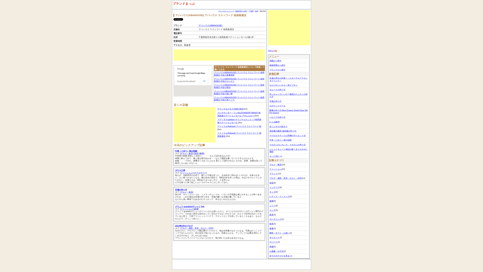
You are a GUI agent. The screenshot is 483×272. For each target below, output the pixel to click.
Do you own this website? (186, 81)
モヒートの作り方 (277, 90)
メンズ (272, 210)
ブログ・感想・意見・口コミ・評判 (197, 228)
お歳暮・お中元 (276, 251)
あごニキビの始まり (278, 126)
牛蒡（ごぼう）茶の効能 (186, 151)
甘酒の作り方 (181, 190)
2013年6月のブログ (184, 226)
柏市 (256, 11)
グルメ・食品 (187, 153)
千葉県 (251, 11)
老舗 (271, 247)
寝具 (271, 224)
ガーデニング (275, 219)
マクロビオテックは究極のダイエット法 (287, 135)
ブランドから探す (277, 70)
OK (204, 81)
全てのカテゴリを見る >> (280, 256)
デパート (273, 242)
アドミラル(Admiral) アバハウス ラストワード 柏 (239, 126)
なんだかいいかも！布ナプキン (283, 85)
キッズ (272, 192)
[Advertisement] (219, 55)
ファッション (187, 173)
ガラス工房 (180, 170)
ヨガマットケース (277, 106)
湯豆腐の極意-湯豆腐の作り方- (283, 131)
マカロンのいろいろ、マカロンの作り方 (287, 145)
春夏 (196, 209)
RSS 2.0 (271, 51)
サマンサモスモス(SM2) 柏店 (230, 109)
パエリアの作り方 (277, 117)
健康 (202, 153)
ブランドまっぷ (184, 3)
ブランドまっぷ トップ (226, 11)
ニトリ (272, 206)
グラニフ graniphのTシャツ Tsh (189, 207)
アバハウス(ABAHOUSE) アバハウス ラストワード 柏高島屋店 (210, 15)
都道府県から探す (241, 11)
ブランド (273, 174)
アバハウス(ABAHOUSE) (210, 25)
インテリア (274, 187)
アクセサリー (200, 173)
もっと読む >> (275, 156)
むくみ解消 (274, 122)
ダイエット (274, 237)
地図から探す (275, 61)
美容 (196, 153)
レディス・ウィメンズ (279, 196)
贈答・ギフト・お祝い (279, 233)
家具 (271, 215)
